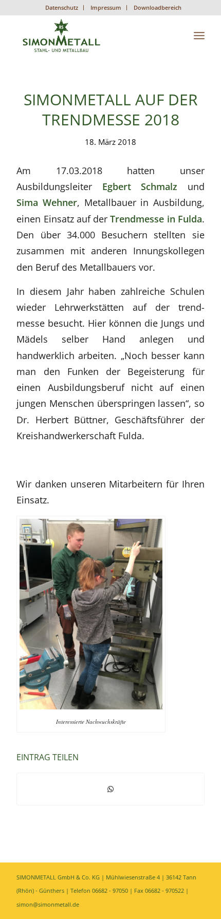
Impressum (105, 7)
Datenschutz (61, 7)
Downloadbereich (157, 7)
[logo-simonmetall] (91, 35)
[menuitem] (62, 7)
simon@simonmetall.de (47, 904)
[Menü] (199, 35)
